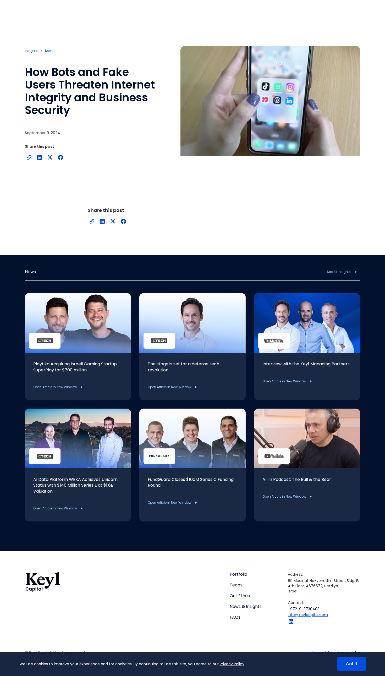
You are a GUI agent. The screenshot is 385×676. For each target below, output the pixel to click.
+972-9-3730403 (304, 609)
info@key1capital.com (308, 614)
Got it (352, 664)
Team (236, 585)
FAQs (235, 617)
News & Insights (246, 606)
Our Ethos (240, 595)
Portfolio (238, 574)
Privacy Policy (232, 664)
